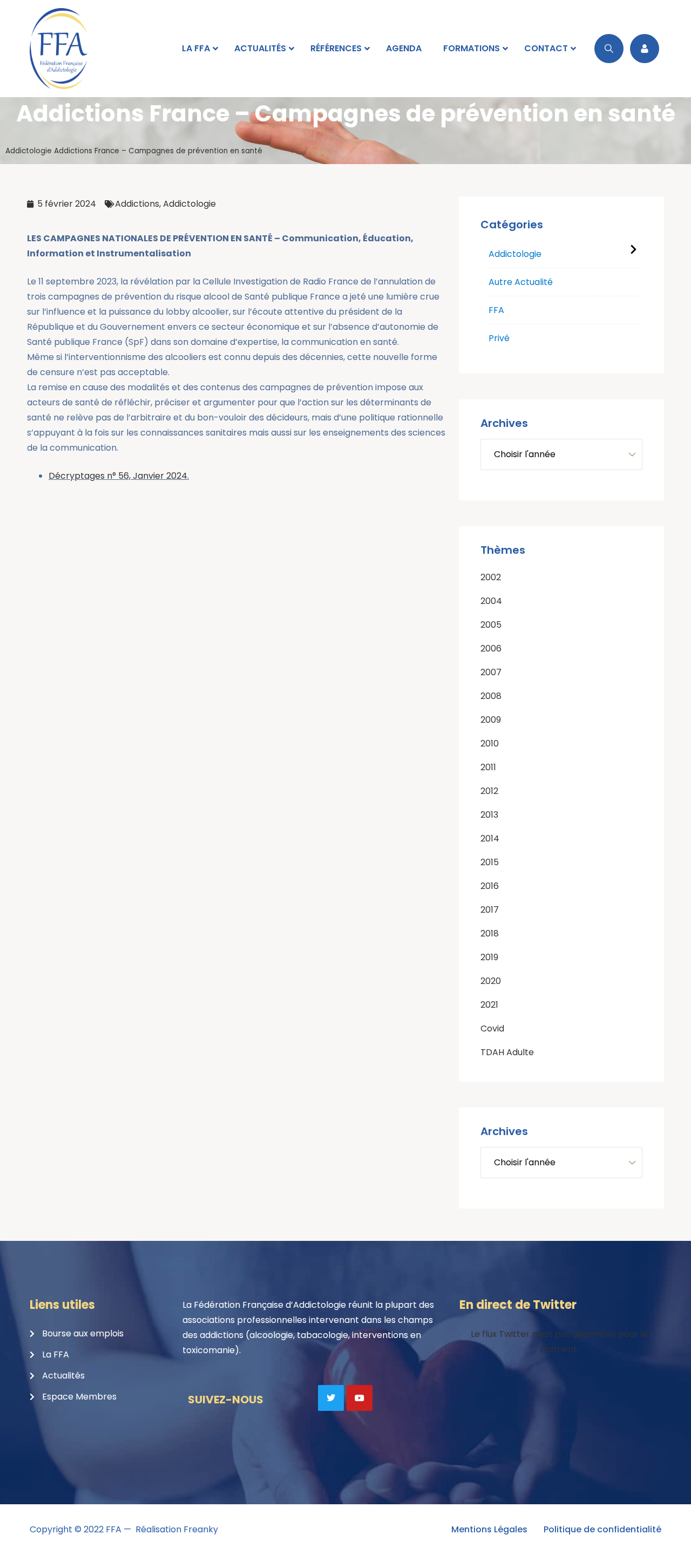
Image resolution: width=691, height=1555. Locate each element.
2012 (489, 791)
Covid (492, 1028)
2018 (489, 933)
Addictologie (28, 151)
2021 (489, 1005)
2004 (491, 601)
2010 (489, 743)
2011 (488, 767)
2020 (490, 981)
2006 (491, 648)
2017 (489, 910)
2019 (489, 957)
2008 (491, 696)
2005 (491, 625)
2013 (489, 815)
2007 (491, 672)
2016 (489, 886)
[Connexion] (644, 48)
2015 (489, 862)
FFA (496, 310)
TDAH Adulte (507, 1052)
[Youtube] (359, 1398)
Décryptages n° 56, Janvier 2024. (119, 476)
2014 (489, 838)
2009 (490, 720)
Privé (499, 338)
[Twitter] (331, 1398)
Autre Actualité (521, 282)
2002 (490, 577)
